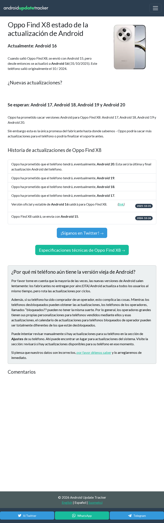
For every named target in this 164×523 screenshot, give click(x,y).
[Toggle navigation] (155, 8)
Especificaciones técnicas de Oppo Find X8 (80, 250)
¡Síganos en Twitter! (80, 232)
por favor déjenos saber (94, 352)
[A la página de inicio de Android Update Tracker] (26, 8)
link (121, 204)
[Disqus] (82, 433)
